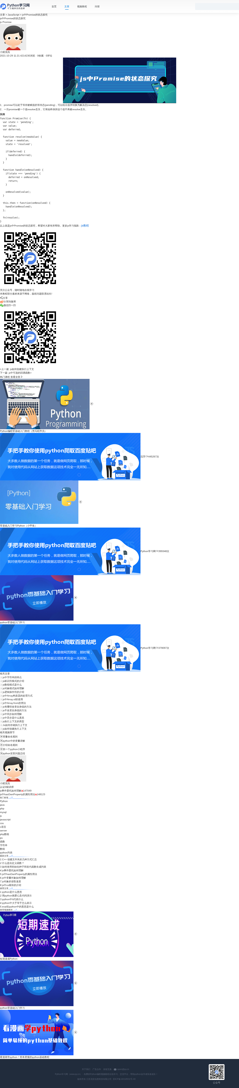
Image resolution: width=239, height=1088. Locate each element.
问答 (97, 6)
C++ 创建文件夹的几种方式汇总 (19, 859)
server (3, 830)
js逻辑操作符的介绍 (13, 692)
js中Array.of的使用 (13, 699)
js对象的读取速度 (11, 881)
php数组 (4, 834)
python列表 (6, 852)
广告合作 (97, 1069)
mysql (3, 812)
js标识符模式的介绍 (13, 681)
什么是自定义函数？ (13, 863)
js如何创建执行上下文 (15, 728)
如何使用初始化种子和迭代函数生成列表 (24, 866)
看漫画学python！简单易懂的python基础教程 (24, 1057)
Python (4, 801)
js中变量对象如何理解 (14, 877)
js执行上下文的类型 (13, 721)
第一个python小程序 (12, 749)
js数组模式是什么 (12, 684)
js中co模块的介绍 (11, 885)
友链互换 (107, 1069)
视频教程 (82, 6)
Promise (7, 22)
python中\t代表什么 (12, 899)
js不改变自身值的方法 (15, 710)
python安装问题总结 (12, 753)
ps (1, 837)
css (2, 823)
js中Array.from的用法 (14, 703)
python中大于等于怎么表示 (17, 903)
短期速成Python (8, 958)
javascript (5, 819)
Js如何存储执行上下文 (15, 725)
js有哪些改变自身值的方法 (17, 706)
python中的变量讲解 (12, 740)
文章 (66, 6)
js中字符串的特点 (12, 677)
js (1, 22)
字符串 (3, 845)
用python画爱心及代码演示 (17, 895)
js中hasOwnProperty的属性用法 (17, 794)
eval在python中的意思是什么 (18, 906)
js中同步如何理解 (12, 714)
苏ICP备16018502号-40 (124, 1079)
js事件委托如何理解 (10, 790)
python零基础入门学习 (12, 1007)
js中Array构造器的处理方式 (18, 695)
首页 (54, 6)
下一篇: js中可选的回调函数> (15, 372)
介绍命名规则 (8, 745)
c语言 (3, 826)
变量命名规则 (8, 736)
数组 (2, 848)
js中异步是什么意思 (13, 717)
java (2, 804)
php (2, 808)
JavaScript (13, 14)
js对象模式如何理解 (13, 688)
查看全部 (15, 377)
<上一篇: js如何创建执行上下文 (17, 369)
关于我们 (86, 1069)
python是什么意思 (12, 892)
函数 (2, 841)
